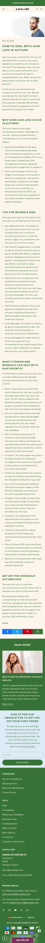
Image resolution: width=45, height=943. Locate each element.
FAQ (4, 805)
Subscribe (22, 762)
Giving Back (8, 810)
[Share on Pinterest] (28, 631)
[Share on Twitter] (17, 631)
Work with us (8, 832)
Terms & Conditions (12, 779)
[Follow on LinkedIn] (27, 910)
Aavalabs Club (9, 819)
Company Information (13, 841)
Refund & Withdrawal (13, 788)
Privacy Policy (9, 792)
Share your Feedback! (13, 814)
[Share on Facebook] (7, 631)
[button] (4, 938)
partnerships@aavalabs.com (16, 894)
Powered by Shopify (30, 923)
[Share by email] (38, 631)
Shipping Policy (10, 783)
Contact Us (8, 837)
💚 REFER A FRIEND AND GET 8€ (22, 3)
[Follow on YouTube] (15, 910)
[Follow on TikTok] (21, 910)
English (31, 917)
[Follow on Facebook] (3, 910)
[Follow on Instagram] (9, 910)
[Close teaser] (34, 937)
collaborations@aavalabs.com (24, 902)
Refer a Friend (9, 828)
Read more (7, 704)
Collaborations (9, 823)
